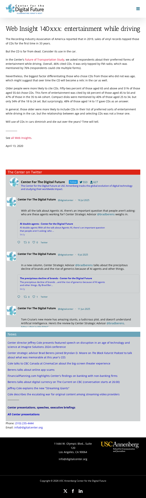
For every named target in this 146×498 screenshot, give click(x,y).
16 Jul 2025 (84, 200)
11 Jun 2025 (84, 309)
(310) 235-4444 (24, 423)
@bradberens (106, 214)
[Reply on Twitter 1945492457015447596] (19, 242)
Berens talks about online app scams (31, 369)
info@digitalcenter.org (28, 427)
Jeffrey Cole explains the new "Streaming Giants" (38, 388)
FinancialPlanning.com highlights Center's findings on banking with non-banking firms (62, 376)
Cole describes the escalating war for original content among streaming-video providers (64, 394)
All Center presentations (24, 414)
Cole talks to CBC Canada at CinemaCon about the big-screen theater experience (59, 363)
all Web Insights (21, 138)
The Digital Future (44, 199)
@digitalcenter (65, 200)
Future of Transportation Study (44, 59)
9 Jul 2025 (83, 254)
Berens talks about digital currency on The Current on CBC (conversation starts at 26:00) (64, 382)
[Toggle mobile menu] (138, 9)
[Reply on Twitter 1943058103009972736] (19, 297)
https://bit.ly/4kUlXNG (35, 327)
